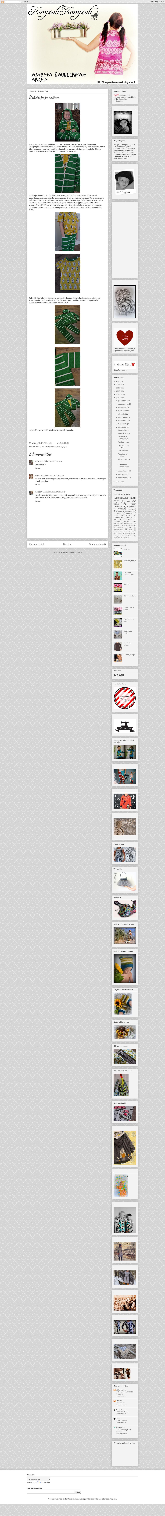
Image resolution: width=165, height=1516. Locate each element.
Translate (46, 1482)
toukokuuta (122, 424)
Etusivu (67, 544)
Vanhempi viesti (97, 544)
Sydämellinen (123, 451)
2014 (118, 394)
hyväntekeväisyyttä (126, 523)
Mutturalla (120, 1428)
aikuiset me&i (129, 533)
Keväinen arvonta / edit (129, 573)
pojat (64, 447)
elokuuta (121, 414)
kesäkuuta (122, 420)
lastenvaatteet (51, 447)
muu (130, 528)
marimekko (127, 519)
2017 (118, 384)
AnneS (37, 475)
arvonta (126, 521)
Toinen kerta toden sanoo (123, 466)
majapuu (117, 517)
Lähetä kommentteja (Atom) (70, 552)
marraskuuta (123, 404)
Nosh (59, 447)
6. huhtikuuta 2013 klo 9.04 (51, 461)
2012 (118, 482)
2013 (118, 398)
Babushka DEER (122, 1412)
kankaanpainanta (130, 525)
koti (115, 519)
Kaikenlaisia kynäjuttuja (123, 438)
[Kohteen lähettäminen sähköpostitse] (58, 443)
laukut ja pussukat (125, 511)
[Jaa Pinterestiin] (67, 443)
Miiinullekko (121, 1410)
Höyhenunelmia (130, 596)
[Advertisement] (123, 239)
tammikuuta (123, 478)
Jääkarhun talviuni (128, 632)
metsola (129, 513)
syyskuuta (122, 411)
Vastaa (37, 468)
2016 (118, 388)
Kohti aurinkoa (123, 442)
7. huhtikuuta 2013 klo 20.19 (54, 492)
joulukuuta (122, 401)
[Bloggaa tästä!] (60, 443)
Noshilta (79, 147)
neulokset (117, 513)
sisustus (129, 517)
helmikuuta (122, 474)
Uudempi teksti (37, 544)
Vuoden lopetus (121, 1421)
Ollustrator (90, 1499)
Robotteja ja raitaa (122, 455)
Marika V (38, 492)
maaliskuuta (123, 471)
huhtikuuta (122, 427)
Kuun (37, 461)
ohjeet (116, 515)
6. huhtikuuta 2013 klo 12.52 (52, 475)
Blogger (112, 1499)
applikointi (131, 506)
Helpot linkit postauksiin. (120, 100)
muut (129, 501)
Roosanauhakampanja (120, 532)
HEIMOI (119, 1401)
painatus (124, 536)
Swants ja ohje (129, 655)
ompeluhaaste (118, 530)
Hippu (118, 1419)
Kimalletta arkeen (127, 644)
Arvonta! (127, 549)
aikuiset (124, 497)
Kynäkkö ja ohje (124, 433)
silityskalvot (117, 537)
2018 (118, 381)
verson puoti (131, 509)
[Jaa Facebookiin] (65, 443)
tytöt (120, 509)
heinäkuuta (122, 417)
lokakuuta (122, 407)
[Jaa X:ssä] (63, 443)
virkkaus (116, 525)
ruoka (132, 536)
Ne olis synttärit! (130, 561)
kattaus (120, 528)
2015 (118, 391)
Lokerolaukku (120, 1403)
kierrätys (116, 536)
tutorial (125, 537)
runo (130, 530)
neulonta (117, 521)
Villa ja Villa (121, 1390)
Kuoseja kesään (124, 430)
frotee (41, 447)
